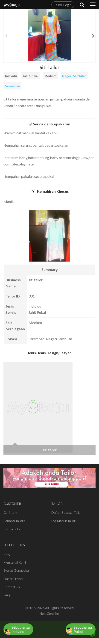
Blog (6, 554)
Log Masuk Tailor (63, 521)
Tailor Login (62, 5)
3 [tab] (56, 61)
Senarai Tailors (14, 521)
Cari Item (10, 512)
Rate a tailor (12, 529)
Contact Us (11, 587)
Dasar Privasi (13, 579)
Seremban (12, 86)
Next (93, 36)
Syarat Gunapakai (16, 570)
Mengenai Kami (14, 562)
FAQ (6, 595)
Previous (6, 36)
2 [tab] (49, 61)
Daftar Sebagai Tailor (66, 512)
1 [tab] (42, 61)
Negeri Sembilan (74, 76)
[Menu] (93, 5)
